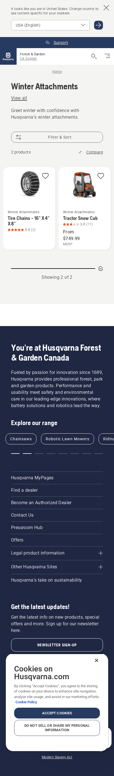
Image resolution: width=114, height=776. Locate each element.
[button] (45, 176)
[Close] (96, 660)
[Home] (8, 56)
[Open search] (94, 56)
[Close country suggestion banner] (106, 7)
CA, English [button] (28, 59)
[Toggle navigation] (107, 56)
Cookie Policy (26, 702)
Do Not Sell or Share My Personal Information (57, 727)
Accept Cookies (57, 713)
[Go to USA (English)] (98, 25)
